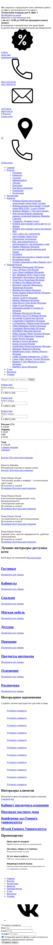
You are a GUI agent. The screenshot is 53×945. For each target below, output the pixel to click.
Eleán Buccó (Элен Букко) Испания (29, 303)
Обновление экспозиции (24, 239)
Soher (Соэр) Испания (22, 305)
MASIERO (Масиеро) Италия (26, 331)
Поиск (31, 379)
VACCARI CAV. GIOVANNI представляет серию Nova (26, 235)
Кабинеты (17, 175)
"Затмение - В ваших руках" (26, 221)
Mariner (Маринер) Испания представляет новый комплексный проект (29, 249)
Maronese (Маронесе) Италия (26, 349)
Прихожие (17, 185)
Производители (14, 264)
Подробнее (6, 488)
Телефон (5, 934)
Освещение (17, 190)
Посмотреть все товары (12, 574)
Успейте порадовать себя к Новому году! (32, 262)
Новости (11, 198)
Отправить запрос (10, 942)
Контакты (11, 372)
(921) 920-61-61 (8, 84)
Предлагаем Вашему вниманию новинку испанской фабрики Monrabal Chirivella (31, 216)
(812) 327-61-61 (8, 82)
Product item (6, 385)
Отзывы (11, 374)
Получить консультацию (21, 457)
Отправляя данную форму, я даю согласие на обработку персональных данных (24, 938)
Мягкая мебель (19, 180)
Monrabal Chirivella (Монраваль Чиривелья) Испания (27, 286)
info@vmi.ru (7, 111)
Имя (3, 928)
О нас (9, 369)
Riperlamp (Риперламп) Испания (28, 267)
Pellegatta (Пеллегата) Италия (26, 313)
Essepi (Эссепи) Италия (23, 344)
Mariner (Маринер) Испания (25, 300)
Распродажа (18, 193)
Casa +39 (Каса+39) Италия (25, 269)
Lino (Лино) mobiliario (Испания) (28, 272)
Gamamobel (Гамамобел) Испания (28, 321)
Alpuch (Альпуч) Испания (24, 298)
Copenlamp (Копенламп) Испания (28, 328)
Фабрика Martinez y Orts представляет (30, 211)
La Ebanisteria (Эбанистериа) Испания (30, 323)
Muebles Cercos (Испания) (24, 367)
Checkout (5, 450)
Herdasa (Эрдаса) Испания (25, 341)
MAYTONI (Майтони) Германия (28, 336)
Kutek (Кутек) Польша (23, 338)
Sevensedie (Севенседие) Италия (27, 318)
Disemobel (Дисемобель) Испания (28, 277)
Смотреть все (7, 799)
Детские (16, 183)
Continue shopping (9, 447)
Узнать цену (7, 116)
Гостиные (17, 172)
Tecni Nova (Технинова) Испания (28, 280)
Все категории (34, 557)
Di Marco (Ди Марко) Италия (26, 282)
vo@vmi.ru (6, 109)
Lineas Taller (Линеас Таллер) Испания (30, 359)
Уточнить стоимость (17, 710)
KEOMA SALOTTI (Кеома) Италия (29, 315)
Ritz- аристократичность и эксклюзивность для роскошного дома (30, 242)
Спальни (16, 178)
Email (4, 931)
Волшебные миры (21, 259)
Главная (10, 167)
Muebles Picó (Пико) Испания (26, 290)
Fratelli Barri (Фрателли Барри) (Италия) (31, 346)
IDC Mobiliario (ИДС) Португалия (28, 275)
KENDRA (17, 254)
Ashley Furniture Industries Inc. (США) (30, 356)
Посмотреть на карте (11, 15)
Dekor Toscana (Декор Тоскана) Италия (31, 333)
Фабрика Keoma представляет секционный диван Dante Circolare (29, 202)
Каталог (11, 170)
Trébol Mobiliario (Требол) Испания (29, 326)
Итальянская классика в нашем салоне (30, 257)
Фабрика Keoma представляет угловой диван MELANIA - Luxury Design (31, 207)
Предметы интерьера (22, 188)
